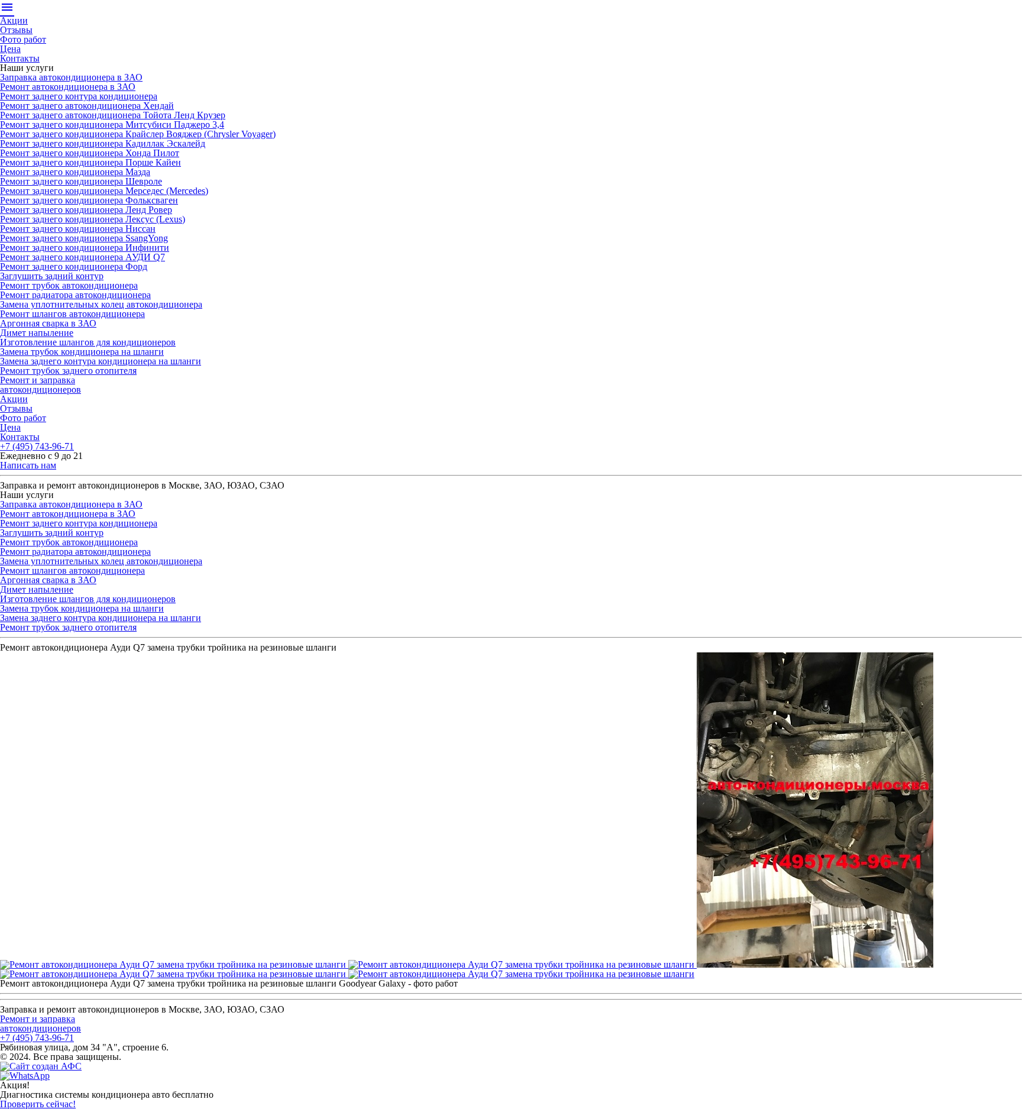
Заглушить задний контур (52, 276)
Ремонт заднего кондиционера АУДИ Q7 (82, 257)
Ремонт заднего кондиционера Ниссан (78, 229)
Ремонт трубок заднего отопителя (68, 371)
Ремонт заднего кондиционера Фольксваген (89, 200)
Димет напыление (36, 333)
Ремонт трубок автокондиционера (69, 285)
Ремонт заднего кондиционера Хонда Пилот (89, 153)
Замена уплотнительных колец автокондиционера (101, 304)
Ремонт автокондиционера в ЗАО (67, 87)
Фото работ (23, 39)
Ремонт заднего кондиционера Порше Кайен (90, 162)
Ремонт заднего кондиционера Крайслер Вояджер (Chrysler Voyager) (138, 134)
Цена (10, 49)
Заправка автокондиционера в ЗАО (71, 77)
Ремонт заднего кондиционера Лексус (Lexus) (92, 219)
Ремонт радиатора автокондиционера (75, 295)
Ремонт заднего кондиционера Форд (73, 266)
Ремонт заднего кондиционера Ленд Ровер (86, 210)
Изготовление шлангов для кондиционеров (88, 342)
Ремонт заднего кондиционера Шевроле (81, 181)
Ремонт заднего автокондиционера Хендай (87, 106)
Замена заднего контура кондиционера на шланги (100, 361)
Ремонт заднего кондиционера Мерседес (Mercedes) (104, 191)
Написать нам (28, 465)
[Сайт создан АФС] (44, 1066)
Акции (14, 20)
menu (7, 7)
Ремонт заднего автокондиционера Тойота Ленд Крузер (112, 115)
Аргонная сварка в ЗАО (48, 323)
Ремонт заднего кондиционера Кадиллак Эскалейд (102, 143)
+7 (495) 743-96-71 (37, 446)
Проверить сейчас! (38, 1104)
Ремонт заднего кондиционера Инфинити (84, 248)
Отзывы (16, 30)
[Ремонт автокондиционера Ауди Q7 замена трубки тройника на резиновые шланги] (174, 964)
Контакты (20, 58)
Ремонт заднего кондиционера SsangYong (84, 238)
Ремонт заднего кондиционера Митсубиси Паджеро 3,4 (112, 124)
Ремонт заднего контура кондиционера (78, 96)
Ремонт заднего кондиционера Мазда (75, 172)
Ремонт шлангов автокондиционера (72, 314)
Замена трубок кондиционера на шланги (82, 352)
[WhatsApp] (25, 1076)
